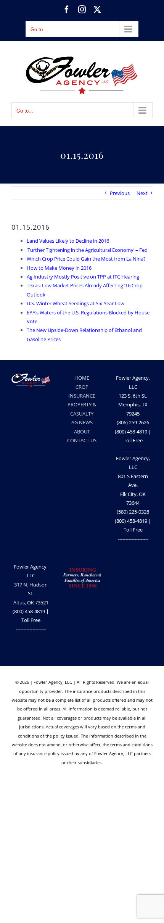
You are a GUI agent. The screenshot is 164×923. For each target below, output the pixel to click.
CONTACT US (81, 440)
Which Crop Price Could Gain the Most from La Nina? (86, 258)
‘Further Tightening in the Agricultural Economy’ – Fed (87, 249)
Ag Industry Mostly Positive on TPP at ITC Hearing (83, 276)
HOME (81, 377)
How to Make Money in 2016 (59, 267)
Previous (120, 193)
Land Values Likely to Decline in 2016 (68, 240)
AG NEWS (82, 422)
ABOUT (82, 431)
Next (142, 193)
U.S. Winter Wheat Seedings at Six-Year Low (75, 303)
